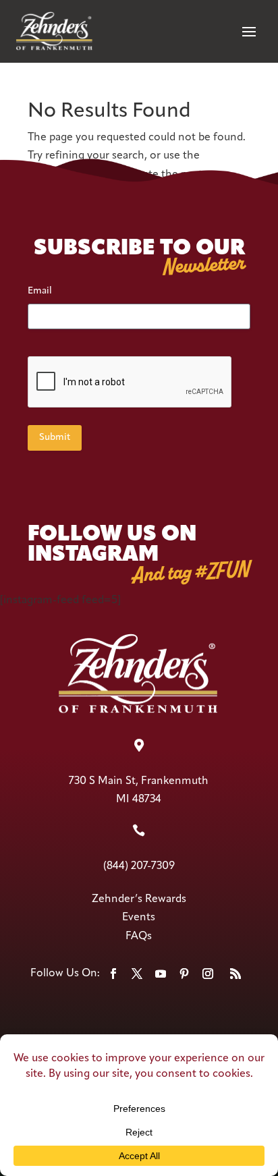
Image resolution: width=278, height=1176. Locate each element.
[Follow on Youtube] (160, 973)
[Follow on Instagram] (208, 973)
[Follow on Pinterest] (184, 973)
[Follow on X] (137, 973)
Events (138, 917)
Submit (54, 437)
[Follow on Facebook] (113, 973)
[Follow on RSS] (235, 973)
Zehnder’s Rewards (139, 899)
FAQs (139, 936)
